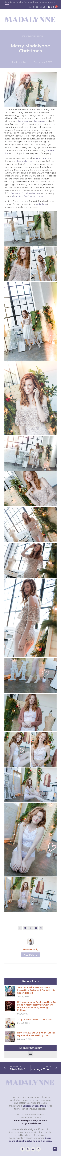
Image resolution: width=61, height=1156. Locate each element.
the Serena (39, 121)
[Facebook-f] (33, 7)
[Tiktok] (44, 7)
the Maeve (23, 121)
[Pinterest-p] (28, 1149)
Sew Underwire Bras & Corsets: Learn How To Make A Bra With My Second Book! (36, 990)
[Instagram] (40, 7)
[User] (29, 7)
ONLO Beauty (41, 158)
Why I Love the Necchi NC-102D (34, 1019)
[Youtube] (37, 7)
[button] (30, 1053)
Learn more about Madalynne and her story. (30, 1139)
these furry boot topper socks (27, 196)
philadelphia (36, 35)
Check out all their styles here (24, 193)
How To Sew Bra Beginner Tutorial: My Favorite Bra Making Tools (36, 1034)
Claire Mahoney (24, 161)
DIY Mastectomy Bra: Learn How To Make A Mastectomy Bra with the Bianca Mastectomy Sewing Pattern (36, 1006)
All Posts (30, 954)
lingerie (25, 35)
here (6, 4)
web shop (41, 204)
